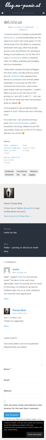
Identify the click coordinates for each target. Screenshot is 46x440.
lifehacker (9, 174)
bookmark (9, 171)
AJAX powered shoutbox (19, 123)
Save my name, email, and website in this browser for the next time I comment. (23, 407)
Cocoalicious (16, 57)
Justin (16, 269)
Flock (25, 145)
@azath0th (28, 208)
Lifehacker (15, 76)
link (18, 174)
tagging (32, 174)
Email (7, 380)
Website (7, 390)
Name (7, 369)
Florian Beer (28, 27)
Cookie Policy (12, 430)
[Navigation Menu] (43, 13)
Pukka (20, 276)
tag (24, 174)
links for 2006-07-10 (12, 157)
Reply (6, 298)
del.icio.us (11, 37)
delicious (34, 171)
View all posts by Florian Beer (18, 216)
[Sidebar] (2, 13)
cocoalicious (22, 171)
